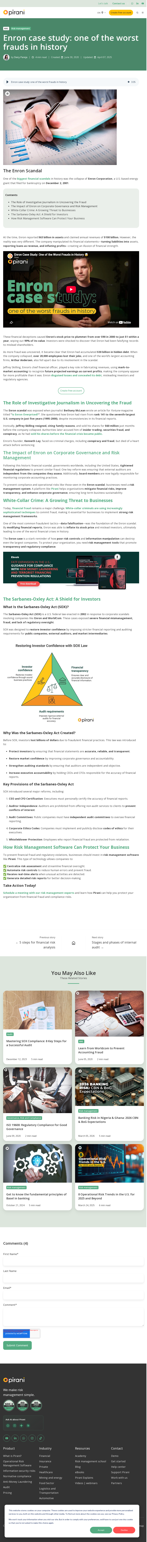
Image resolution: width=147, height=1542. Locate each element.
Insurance (45, 1461)
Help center (118, 1466)
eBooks (79, 1472)
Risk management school (90, 1461)
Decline (124, 1530)
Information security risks (19, 1470)
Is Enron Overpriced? (25, 414)
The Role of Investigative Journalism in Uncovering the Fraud (48, 202)
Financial (44, 1456)
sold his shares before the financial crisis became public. (67, 433)
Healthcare (46, 1472)
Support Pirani (120, 1472)
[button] (7, 82)
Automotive (46, 1498)
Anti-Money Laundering (17, 1481)
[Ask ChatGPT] (8, 1425)
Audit (6, 1487)
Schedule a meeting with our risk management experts (38, 892)
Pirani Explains (84, 1477)
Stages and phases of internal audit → (114, 944)
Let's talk (103, 3)
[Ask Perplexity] (14, 1425)
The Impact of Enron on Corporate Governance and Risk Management (54, 206)
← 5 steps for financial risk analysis (35, 944)
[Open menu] (143, 12)
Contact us (118, 3)
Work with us (119, 1477)
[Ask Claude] (28, 1425)
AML (6, 28)
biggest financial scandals (33, 178)
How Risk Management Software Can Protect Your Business (48, 218)
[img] (128, 82)
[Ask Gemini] (21, 1425)
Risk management (20, 28)
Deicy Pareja (20, 57)
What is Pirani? (12, 1456)
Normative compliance (17, 1476)
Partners (116, 1483)
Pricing (7, 1492)
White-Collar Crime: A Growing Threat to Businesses (43, 210)
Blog (78, 1466)
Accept (101, 1530)
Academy (80, 1456)
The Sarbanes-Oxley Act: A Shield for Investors (39, 214)
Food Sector (46, 1483)
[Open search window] (137, 12)
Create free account (121, 12)
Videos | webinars (86, 1483)
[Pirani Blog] (73, 942)
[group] (71, 82)
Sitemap (139, 1525)
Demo (114, 1456)
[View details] (132, 3)
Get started (118, 1461)
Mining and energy (50, 1477)
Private (43, 1466)
